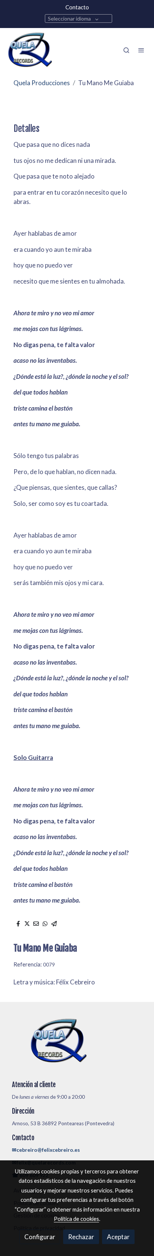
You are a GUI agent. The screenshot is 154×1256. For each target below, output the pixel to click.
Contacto (77, 7)
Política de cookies (76, 1218)
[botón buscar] (126, 50)
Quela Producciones (41, 83)
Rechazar (81, 1237)
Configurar (39, 1237)
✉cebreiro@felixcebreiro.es (46, 1150)
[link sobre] (77, 1045)
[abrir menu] (141, 50)
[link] (29, 50)
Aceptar (118, 1237)
